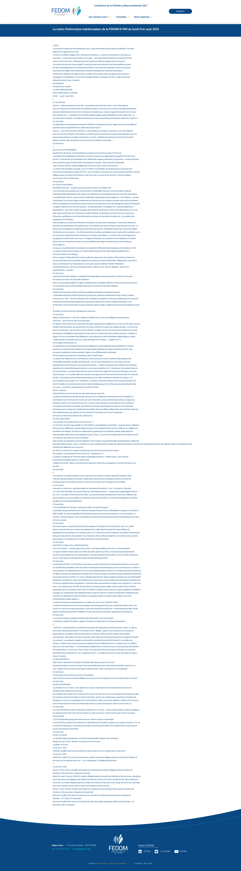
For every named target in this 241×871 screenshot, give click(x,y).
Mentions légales (102, 863)
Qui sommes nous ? (98, 17)
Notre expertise (142, 17)
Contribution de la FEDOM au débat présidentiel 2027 (120, 5)
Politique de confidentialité (117, 863)
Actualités (121, 17)
